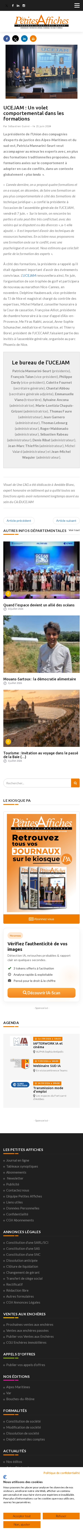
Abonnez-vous (43, 919)
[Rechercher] (75, 783)
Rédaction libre (17, 1290)
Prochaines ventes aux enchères (29, 1324)
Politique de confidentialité (61, 1473)
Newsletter (15, 1178)
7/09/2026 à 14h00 (47, 1061)
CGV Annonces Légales (23, 1302)
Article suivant (66, 520)
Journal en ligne (17, 1160)
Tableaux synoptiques (22, 1166)
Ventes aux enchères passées (27, 1330)
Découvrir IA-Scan (43, 992)
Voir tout (74, 530)
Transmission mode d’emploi (48, 1089)
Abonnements (16, 1172)
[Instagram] (23, 6)
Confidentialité (17, 1214)
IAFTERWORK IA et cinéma (48, 1045)
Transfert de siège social (24, 1278)
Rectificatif (14, 1284)
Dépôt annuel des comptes (25, 1439)
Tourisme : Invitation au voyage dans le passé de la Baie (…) (40, 755)
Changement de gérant (23, 1272)
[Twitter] (6, 6)
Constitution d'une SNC (23, 1254)
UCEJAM (29, 275)
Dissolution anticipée (22, 1260)
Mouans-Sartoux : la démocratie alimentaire (39, 679)
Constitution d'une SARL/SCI (27, 1242)
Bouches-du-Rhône (20, 1399)
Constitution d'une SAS (23, 1248)
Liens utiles (14, 1202)
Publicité (12, 1184)
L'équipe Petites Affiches (24, 1196)
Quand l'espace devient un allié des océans (39, 605)
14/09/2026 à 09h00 (48, 1083)
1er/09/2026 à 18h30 (49, 1039)
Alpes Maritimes (18, 1387)
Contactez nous (17, 1190)
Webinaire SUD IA (47, 1066)
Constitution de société (23, 1421)
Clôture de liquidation (22, 1266)
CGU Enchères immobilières (26, 1342)
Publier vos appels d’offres (25, 1365)
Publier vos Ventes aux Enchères (30, 1336)
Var (8, 1393)
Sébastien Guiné (19, 126)
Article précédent (19, 520)
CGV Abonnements (20, 1220)
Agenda (11, 1022)
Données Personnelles (22, 1208)
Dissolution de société (22, 1433)
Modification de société (23, 1427)
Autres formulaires (20, 1296)
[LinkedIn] (18, 6)
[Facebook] (13, 6)
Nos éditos (14, 1462)
